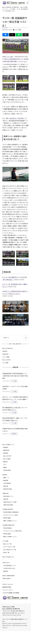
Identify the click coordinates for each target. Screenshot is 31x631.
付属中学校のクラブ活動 (9, 502)
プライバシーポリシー (8, 590)
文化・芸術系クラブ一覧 (9, 549)
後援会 (4, 467)
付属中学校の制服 (7, 505)
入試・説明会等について (9, 565)
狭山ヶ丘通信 (6, 459)
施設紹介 (5, 461)
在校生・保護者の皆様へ (8, 575)
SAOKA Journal (7, 584)
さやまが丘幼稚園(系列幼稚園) (11, 592)
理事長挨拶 (5, 450)
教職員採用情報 (6, 587)
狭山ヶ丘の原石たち (7, 348)
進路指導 (5, 480)
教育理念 (5, 447)
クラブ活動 (18, 29)
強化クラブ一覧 (6, 544)
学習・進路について (8, 496)
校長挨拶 (5, 453)
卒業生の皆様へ (6, 578)
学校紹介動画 (6, 518)
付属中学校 (5, 354)
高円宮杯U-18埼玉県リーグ (18, 118)
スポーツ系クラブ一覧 (8, 546)
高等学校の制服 (7, 489)
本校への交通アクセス (8, 557)
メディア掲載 (5, 357)
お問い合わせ (6, 562)
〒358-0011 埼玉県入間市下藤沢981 (13, 611)
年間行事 (5, 486)
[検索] (26, 337)
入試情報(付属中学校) (8, 525)
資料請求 (5, 571)
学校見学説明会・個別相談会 (10, 512)
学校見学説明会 (7, 528)
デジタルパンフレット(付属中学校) (12, 531)
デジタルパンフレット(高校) (10, 515)
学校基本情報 (6, 470)
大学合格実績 (6, 483)
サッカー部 (8, 56)
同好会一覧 (5, 552)
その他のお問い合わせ (8, 568)
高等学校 (4, 351)
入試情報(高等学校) (7, 509)
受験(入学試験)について (9, 520)
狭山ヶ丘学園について (8, 444)
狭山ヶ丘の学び (6, 359)
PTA (4, 464)
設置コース (5, 477)
